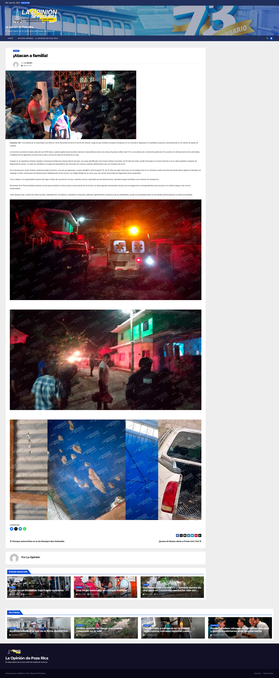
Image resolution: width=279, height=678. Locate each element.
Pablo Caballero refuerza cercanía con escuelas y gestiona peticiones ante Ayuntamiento (239, 630)
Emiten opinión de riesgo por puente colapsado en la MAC (99, 630)
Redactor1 (27, 594)
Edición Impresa (268, 673)
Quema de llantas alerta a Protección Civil (179, 541)
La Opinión (28, 63)
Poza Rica (13, 628)
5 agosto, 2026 (17, 635)
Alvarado (147, 625)
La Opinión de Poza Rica (19, 27)
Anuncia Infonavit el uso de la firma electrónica (38, 631)
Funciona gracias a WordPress (15, 673)
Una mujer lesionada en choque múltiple (101, 590)
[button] (267, 38)
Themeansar (42, 673)
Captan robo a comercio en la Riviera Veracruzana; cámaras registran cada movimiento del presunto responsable (167, 631)
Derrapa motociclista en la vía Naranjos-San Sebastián (38, 541)
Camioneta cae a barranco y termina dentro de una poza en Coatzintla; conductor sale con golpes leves (172, 590)
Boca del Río (215, 625)
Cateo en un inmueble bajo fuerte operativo (36, 590)
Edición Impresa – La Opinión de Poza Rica (38, 38)
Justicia (16, 50)
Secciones (257, 673)
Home (10, 38)
